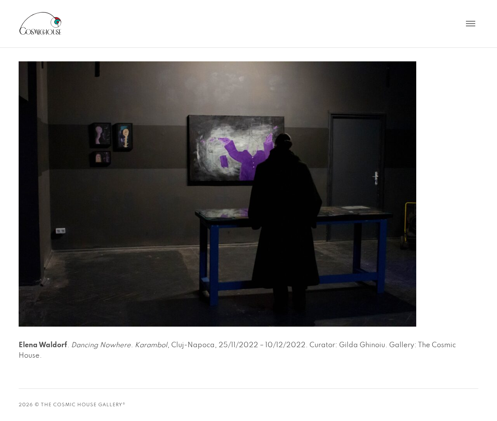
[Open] (470, 23)
